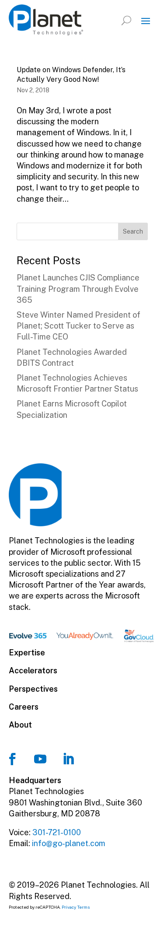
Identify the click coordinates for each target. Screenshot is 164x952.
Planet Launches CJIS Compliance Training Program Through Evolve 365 (78, 288)
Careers (23, 706)
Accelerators (33, 670)
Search (133, 231)
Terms (84, 907)
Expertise (27, 652)
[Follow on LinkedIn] (68, 759)
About (20, 724)
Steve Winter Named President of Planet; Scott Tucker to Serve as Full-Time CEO (78, 325)
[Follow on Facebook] (12, 759)
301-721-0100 (56, 832)
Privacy (69, 907)
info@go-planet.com (68, 843)
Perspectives (33, 688)
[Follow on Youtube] (40, 759)
